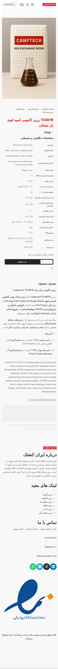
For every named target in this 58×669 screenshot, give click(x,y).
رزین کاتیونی (20, 109)
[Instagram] (46, 566)
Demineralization (12, 156)
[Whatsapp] (33, 566)
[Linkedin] (53, 566)
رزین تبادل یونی (33, 109)
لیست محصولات (47, 109)
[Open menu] (32, 5)
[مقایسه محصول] (52, 268)
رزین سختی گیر (48, 112)
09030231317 (51, 547)
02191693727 (9, 5)
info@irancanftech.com (47, 556)
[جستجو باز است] (27, 4)
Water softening (27, 156)
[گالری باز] (29, 58)
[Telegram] (39, 566)
